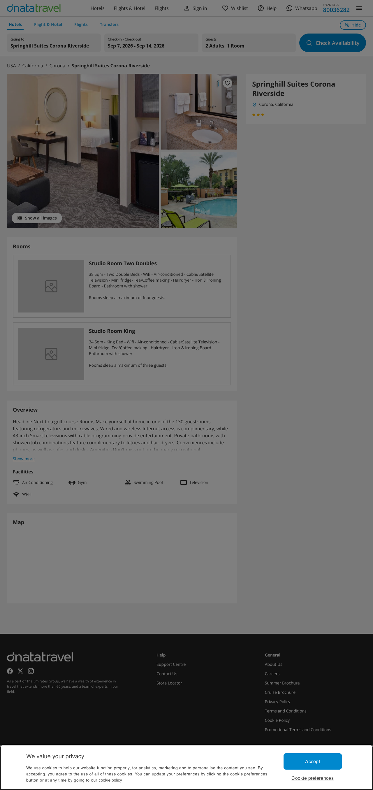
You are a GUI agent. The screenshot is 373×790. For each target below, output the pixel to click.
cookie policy (110, 780)
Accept (312, 761)
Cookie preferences (312, 778)
